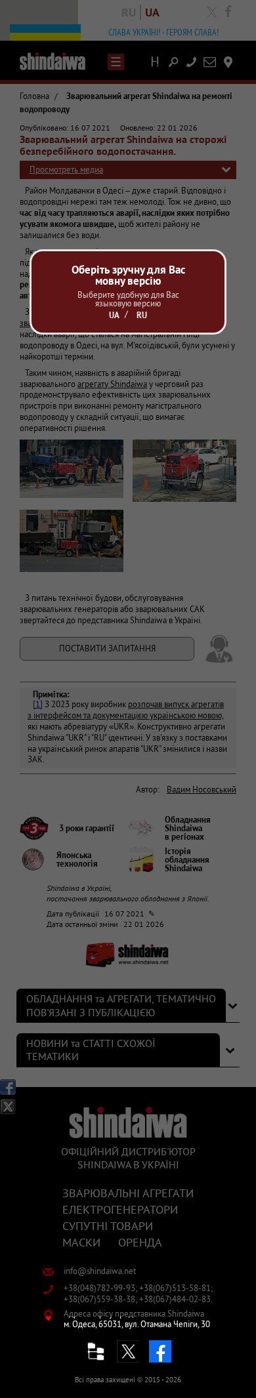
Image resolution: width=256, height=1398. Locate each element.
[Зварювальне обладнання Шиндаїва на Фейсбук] (160, 1351)
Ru (142, 315)
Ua (114, 315)
